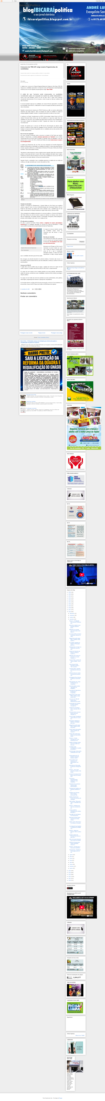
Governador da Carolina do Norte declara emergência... (74, 704)
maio (71, 860)
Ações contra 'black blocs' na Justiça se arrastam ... (75, 823)
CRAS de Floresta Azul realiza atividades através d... (74, 843)
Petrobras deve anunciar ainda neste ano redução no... (75, 713)
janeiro (71, 868)
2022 (69, 600)
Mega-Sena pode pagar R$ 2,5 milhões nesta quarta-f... (74, 639)
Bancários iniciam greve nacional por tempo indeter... (74, 818)
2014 (69, 872)
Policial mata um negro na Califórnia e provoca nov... (75, 648)
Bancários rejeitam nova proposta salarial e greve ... (74, 626)
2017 (69, 609)
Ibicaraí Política (29, 5)
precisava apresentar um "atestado (46, 136)
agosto (71, 854)
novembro (72, 615)
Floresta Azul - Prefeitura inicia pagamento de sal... (75, 851)
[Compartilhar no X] (38, 289)
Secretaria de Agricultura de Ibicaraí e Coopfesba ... (75, 691)
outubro (72, 617)
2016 (69, 611)
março (71, 864)
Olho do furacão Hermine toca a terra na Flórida (75, 840)
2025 (69, 594)
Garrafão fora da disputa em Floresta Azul (75, 815)
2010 (69, 880)
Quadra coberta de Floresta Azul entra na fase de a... (74, 836)
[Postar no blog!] (36, 289)
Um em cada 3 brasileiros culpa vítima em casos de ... (75, 717)
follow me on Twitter (80, 1035)
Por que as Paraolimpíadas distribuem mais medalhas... (73, 780)
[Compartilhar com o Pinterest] (40, 289)
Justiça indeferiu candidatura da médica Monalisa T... (75, 811)
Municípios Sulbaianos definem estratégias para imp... (74, 722)
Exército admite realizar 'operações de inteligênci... (74, 687)
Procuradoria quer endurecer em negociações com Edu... (73, 761)
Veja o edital (49, 89)
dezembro (72, 613)
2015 (69, 870)
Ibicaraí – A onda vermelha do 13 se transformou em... (74, 739)
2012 (69, 876)
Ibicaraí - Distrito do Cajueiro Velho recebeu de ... (75, 831)
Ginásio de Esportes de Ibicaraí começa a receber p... (74, 652)
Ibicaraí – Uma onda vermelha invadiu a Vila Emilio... (75, 771)
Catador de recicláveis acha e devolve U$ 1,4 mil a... (75, 709)
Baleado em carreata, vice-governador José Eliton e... (74, 631)
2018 (69, 607)
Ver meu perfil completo (78, 255)
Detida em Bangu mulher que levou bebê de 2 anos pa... (75, 743)
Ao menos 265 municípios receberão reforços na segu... (75, 635)
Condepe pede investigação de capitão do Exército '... (75, 748)
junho (71, 858)
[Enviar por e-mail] (35, 289)
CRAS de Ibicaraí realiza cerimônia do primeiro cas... (74, 674)
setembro (72, 619)
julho (71, 856)
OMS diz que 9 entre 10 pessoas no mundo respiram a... (74, 657)
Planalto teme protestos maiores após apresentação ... (74, 785)
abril (71, 862)
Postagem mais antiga (56, 332)
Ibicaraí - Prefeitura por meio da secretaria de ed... (74, 807)
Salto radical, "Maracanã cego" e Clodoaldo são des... (75, 802)
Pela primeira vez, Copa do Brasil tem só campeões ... (74, 683)
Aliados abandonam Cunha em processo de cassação (75, 798)
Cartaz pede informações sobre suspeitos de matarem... (75, 730)
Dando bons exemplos (31, 401)
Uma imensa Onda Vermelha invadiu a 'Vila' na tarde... (74, 665)
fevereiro (72, 866)
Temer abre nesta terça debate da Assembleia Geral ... (74, 735)
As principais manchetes (31, 408)
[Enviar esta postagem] (33, 289)
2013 (69, 874)
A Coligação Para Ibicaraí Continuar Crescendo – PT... (75, 678)
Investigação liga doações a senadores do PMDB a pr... (75, 827)
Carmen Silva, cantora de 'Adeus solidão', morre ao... (75, 661)
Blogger (60, 1098)
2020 (69, 603)
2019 (69, 605)
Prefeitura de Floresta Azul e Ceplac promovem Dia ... (74, 794)
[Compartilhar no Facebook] (39, 289)
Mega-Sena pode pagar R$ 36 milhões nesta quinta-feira (74, 696)
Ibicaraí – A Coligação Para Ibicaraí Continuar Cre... (75, 622)
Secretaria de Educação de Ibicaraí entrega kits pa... (75, 766)
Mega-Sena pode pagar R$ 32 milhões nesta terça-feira (74, 726)
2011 (69, 878)
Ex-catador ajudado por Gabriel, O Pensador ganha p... (74, 644)
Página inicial (41, 332)
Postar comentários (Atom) (43, 337)
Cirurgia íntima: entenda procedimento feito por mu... (75, 670)
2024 (69, 596)
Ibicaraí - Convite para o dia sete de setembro (74, 847)
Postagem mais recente (26, 332)
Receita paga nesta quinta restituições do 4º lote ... (75, 752)
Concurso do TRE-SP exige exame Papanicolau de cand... (75, 700)
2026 (69, 592)
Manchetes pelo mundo (31, 394)
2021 (69, 601)
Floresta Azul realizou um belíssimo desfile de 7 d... (75, 789)
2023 (69, 598)
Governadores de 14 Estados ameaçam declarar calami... (74, 756)
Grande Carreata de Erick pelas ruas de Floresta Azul (75, 775)
